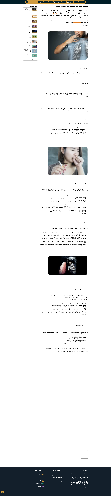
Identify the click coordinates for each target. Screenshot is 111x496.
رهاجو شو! (63, 2)
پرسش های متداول (57, 2)
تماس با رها (40, 2)
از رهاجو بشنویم (69, 2)
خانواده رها (76, 2)
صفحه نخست (82, 2)
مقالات (51, 2)
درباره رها (45, 2)
